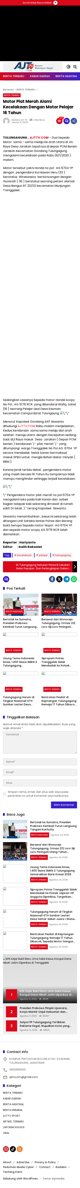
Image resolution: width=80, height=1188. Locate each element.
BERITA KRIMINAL (13, 1110)
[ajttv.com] (33, 66)
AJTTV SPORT (11, 1116)
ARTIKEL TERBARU (13, 1121)
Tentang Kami (12, 1172)
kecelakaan (24, 555)
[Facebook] (52, 579)
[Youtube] (6, 1149)
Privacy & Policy (45, 1162)
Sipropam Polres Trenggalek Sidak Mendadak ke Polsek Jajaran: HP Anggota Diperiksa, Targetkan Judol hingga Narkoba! (57, 662)
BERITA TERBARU (12, 95)
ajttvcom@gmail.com (23, 1077)
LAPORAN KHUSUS (14, 1127)
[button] (68, 66)
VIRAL (6, 1133)
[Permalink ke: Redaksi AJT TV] (7, 121)
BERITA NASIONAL (14, 611)
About (7, 1162)
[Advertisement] (40, 236)
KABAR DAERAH (12, 1098)
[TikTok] (13, 1149)
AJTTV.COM (39, 137)
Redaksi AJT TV (19, 120)
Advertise (23, 1162)
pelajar (43, 555)
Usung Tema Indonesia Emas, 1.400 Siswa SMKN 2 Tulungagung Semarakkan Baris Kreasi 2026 (20, 662)
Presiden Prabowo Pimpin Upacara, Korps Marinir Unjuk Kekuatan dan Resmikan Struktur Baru (43, 1010)
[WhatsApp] (74, 579)
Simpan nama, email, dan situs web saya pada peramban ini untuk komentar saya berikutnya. (38, 794)
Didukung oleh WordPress (20, 1178)
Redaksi (61, 1167)
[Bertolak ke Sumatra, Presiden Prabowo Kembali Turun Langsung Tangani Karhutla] (21, 605)
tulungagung (63, 555)
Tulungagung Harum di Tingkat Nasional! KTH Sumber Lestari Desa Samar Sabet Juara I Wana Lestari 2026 (18, 701)
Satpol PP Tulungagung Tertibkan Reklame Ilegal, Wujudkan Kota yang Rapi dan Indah (44, 1024)
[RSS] (20, 1149)
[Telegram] (66, 579)
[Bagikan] (74, 121)
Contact (44, 1167)
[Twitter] (59, 579)
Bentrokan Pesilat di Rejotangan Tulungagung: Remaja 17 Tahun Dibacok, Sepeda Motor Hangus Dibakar (59, 701)
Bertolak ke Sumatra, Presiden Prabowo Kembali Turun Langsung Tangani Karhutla (19, 623)
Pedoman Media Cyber (18, 1167)
